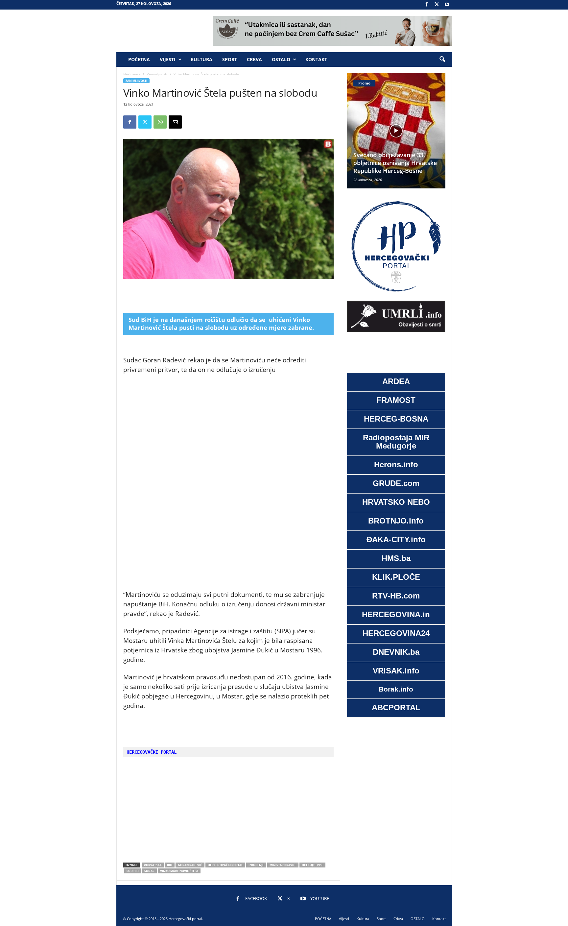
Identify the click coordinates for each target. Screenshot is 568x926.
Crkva (254, 59)
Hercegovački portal (225, 865)
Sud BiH (133, 871)
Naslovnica (132, 74)
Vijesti (168, 59)
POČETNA (139, 59)
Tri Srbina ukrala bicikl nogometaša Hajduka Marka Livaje (412, 163)
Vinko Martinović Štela (179, 871)
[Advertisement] (228, 296)
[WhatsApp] (160, 122)
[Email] (175, 122)
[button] (442, 59)
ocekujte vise (312, 865)
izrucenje (256, 865)
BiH (169, 865)
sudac (149, 871)
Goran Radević (190, 865)
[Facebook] (427, 5)
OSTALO (281, 59)
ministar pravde (283, 865)
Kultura (201, 59)
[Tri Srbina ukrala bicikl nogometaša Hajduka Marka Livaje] (415, 130)
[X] (437, 5)
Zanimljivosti (157, 74)
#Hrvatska (152, 865)
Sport (229, 59)
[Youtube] (447, 5)
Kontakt (316, 59)
